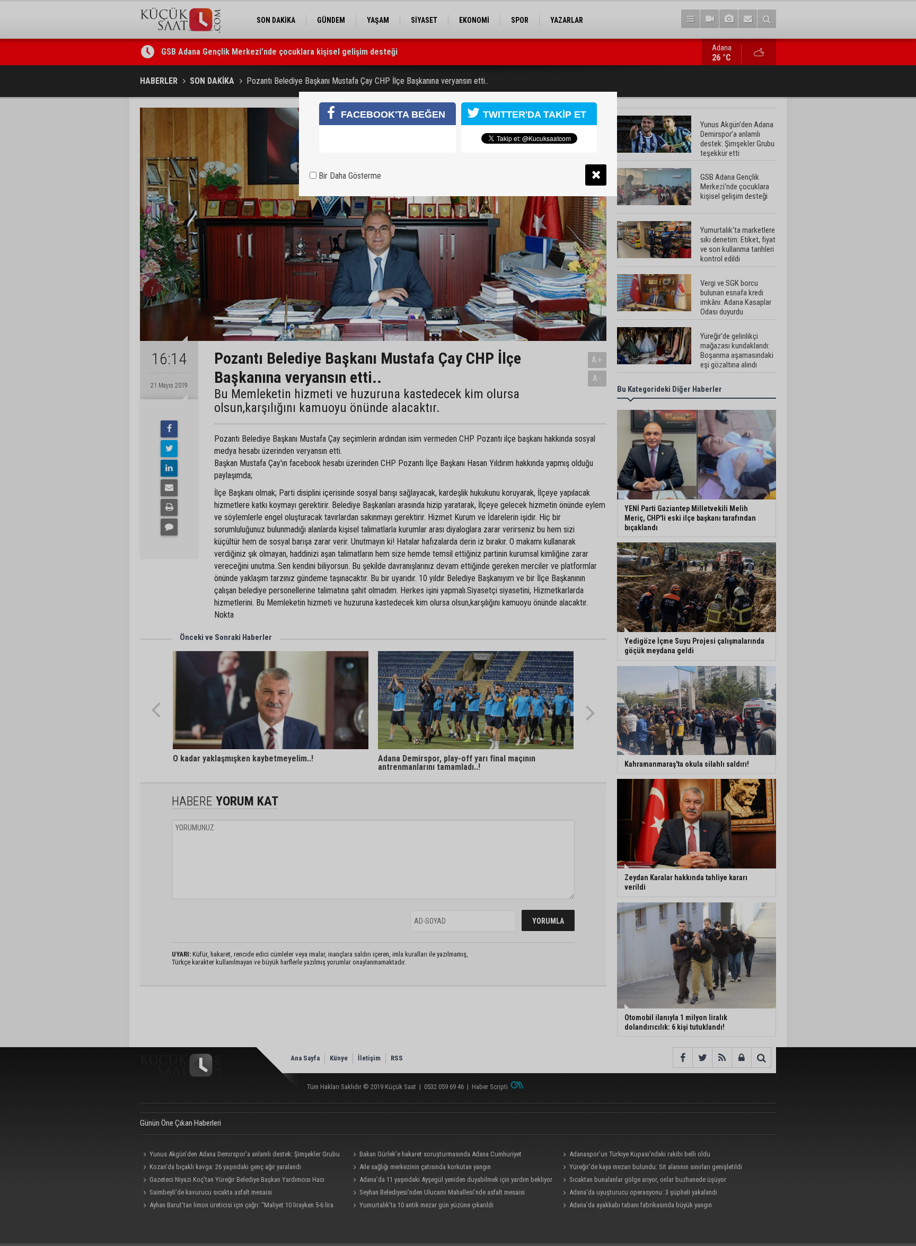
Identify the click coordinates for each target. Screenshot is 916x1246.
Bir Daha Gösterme (348, 176)
